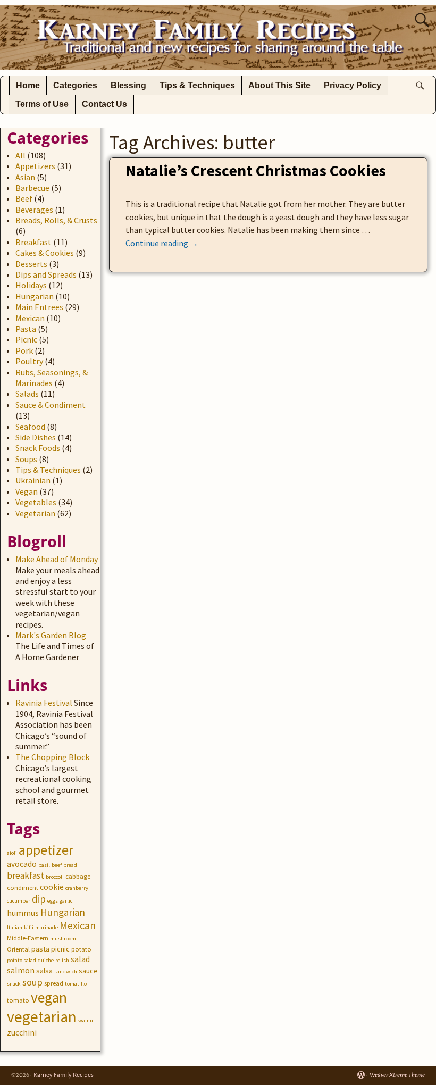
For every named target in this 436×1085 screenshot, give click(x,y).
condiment (22, 887)
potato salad (21, 960)
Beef (23, 198)
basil (44, 865)
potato (81, 949)
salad (80, 959)
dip (39, 898)
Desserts (31, 263)
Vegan (26, 491)
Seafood (30, 426)
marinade (46, 927)
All (20, 155)
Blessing (128, 85)
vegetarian (42, 1016)
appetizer (46, 849)
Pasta (25, 328)
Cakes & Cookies (44, 252)
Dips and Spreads (46, 274)
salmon (21, 970)
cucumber (18, 900)
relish (62, 960)
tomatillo (76, 983)
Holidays (31, 285)
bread (70, 865)
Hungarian (34, 296)
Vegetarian (35, 513)
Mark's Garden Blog (50, 635)
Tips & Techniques (197, 85)
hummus (23, 913)
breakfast (25, 875)
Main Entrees (39, 307)
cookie (52, 887)
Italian (14, 927)
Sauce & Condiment (50, 404)
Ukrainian (33, 480)
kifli (28, 927)
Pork (24, 350)
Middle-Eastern (27, 938)
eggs (52, 900)
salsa (44, 970)
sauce (88, 970)
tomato (18, 1000)
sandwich (65, 971)
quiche (46, 960)
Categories (75, 85)
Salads (27, 393)
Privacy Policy (352, 85)
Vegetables (35, 502)
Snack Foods (37, 448)
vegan (49, 997)
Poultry (29, 361)
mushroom (63, 938)
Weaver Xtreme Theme (397, 1075)
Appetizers (35, 166)
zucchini (22, 1033)
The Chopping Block (52, 757)
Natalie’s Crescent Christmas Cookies (255, 170)
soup (32, 982)
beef (57, 865)
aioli (12, 852)
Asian (25, 177)
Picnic (26, 339)
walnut (86, 1020)
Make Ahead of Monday (56, 559)
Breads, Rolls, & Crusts (56, 220)
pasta (40, 949)
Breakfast (33, 242)
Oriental (18, 949)
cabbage (77, 876)
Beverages (34, 209)
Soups (26, 459)
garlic (66, 900)
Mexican (30, 318)
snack (14, 983)
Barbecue (32, 187)
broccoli (55, 876)
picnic (60, 949)
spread (53, 983)
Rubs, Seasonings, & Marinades (51, 377)
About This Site (279, 85)
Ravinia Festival (43, 702)
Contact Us (104, 103)
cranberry (76, 887)
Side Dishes (35, 437)
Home (28, 85)
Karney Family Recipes (63, 1075)
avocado (22, 864)
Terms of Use (42, 103)
